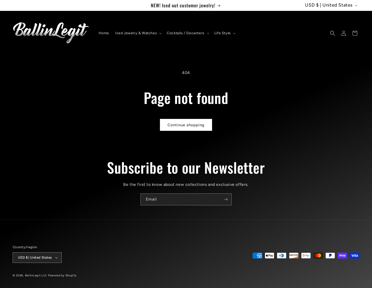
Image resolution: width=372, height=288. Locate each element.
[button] (138, 33)
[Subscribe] (225, 199)
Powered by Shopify (62, 275)
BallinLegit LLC (36, 275)
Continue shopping (186, 125)
